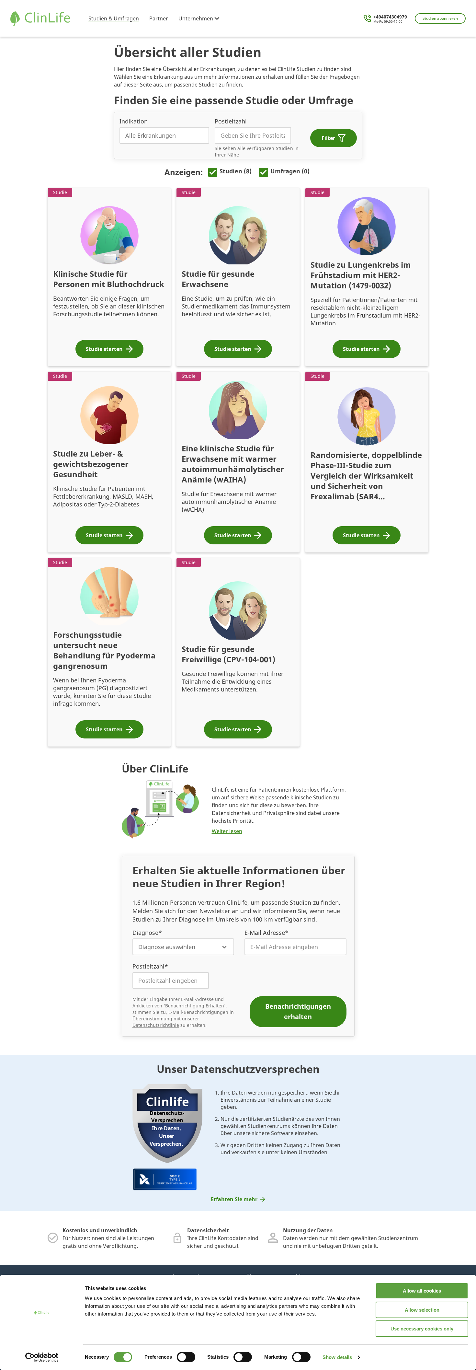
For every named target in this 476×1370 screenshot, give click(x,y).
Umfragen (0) (290, 171)
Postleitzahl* (150, 966)
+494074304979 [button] (390, 17)
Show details (337, 1357)
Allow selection (422, 1310)
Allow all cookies (422, 1291)
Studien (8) (236, 171)
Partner (158, 18)
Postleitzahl (231, 121)
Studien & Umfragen (113, 18)
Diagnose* (147, 932)
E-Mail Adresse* (266, 932)
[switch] (186, 1357)
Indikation (133, 121)
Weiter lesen (227, 831)
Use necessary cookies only (422, 1328)
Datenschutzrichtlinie (155, 1025)
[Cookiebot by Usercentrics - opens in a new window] (42, 1357)
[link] (238, 1199)
